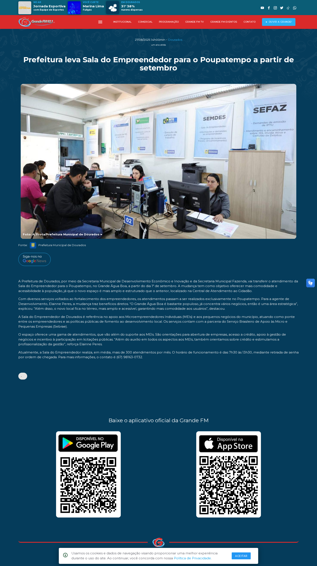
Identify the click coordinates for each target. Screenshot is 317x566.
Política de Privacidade (192, 558)
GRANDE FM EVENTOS (223, 21)
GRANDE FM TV (194, 21)
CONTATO (249, 21)
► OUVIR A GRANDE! (278, 21)
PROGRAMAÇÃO (169, 21)
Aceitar (241, 556)
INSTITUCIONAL (122, 21)
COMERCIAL (145, 21)
